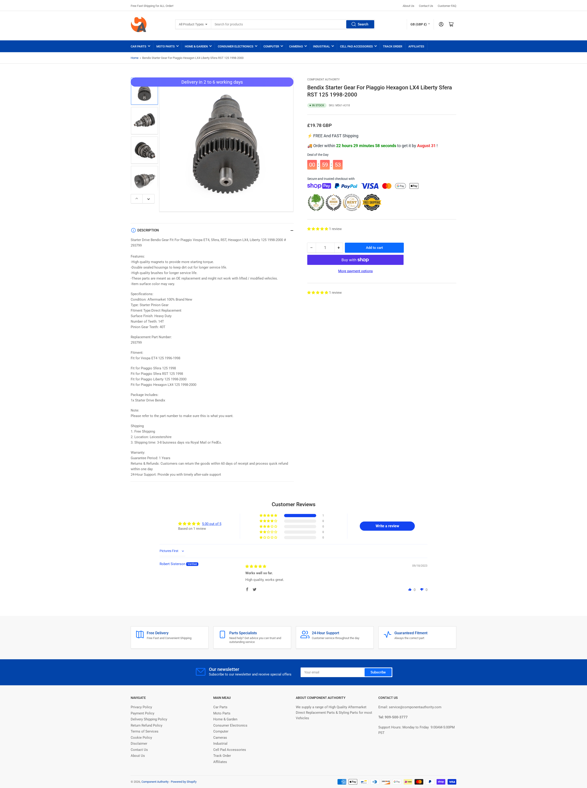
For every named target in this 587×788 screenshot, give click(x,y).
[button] (318, 229)
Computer (271, 46)
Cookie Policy (141, 738)
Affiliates (416, 46)
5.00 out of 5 (211, 524)
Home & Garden (196, 46)
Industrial (321, 46)
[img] (255, 566)
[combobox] (293, 24)
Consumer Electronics (235, 46)
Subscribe (378, 672)
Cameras (296, 46)
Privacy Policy (141, 707)
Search (363, 24)
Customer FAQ (447, 6)
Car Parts (138, 46)
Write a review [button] (387, 526)
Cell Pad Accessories (356, 46)
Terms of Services (144, 731)
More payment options (355, 271)
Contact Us (426, 6)
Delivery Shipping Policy (149, 719)
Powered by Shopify (184, 781)
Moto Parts (165, 46)
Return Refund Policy (146, 725)
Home (134, 58)
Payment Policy (142, 713)
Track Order (392, 46)
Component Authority (323, 79)
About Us (408, 6)
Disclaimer (139, 743)
